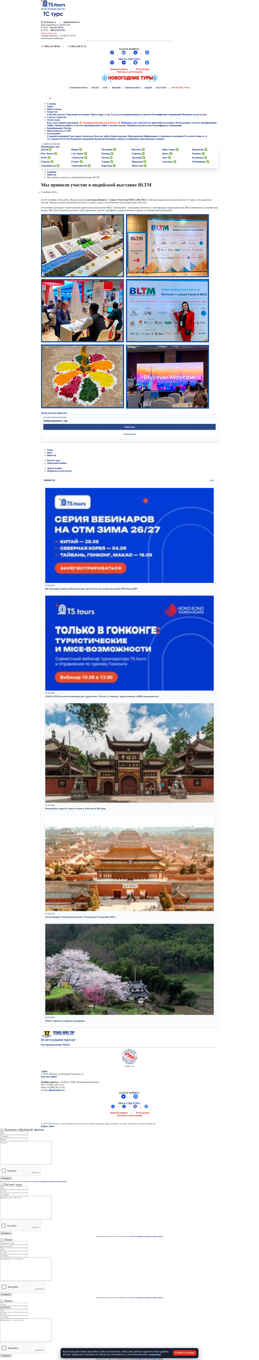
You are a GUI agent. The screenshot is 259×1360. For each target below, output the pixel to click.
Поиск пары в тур (100, 114)
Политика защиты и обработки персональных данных (135, 139)
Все (212, 480)
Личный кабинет (119, 69)
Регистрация (143, 69)
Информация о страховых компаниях (163, 136)
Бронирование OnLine (59, 128)
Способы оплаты (56, 114)
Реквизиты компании (82, 139)
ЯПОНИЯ (116, 88)
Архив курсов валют (49, 33)
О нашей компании (57, 136)
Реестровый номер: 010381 (55, 1044)
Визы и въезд (54, 109)
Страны (51, 103)
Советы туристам (57, 117)
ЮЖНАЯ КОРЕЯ (132, 88)
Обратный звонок (56, 463)
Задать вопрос (54, 468)
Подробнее (155, 1354)
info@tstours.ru (57, 1090)
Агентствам (53, 120)
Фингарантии (135, 136)
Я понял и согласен (184, 1353)
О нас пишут (75, 136)
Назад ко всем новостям (54, 413)
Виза (49, 452)
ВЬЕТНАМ (161, 88)
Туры (50, 106)
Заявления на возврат (78, 114)
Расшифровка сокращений (166, 114)
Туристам (52, 112)
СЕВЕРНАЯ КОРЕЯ (78, 88)
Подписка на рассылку (194, 114)
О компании (53, 133)
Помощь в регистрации (129, 72)
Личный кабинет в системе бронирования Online (80, 125)
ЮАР (105, 88)
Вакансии (99, 139)
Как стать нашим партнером (62, 122)
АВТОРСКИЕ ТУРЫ (180, 88)
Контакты (88, 136)
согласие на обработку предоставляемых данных (50, 1181)
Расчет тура (53, 460)
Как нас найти (49, 1076)
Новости (51, 174)
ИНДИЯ (148, 88)
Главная (51, 172)
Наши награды (119, 136)
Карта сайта (47, 1126)
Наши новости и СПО (59, 131)
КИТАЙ (95, 88)
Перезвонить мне (50, 146)
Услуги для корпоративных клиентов (131, 114)
